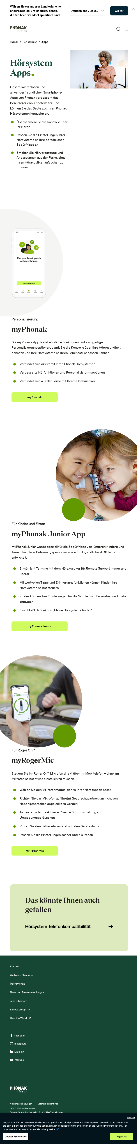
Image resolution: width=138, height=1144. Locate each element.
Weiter (119, 11)
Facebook (19, 1035)
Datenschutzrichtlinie (48, 1103)
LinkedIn (19, 1051)
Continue (131, 1117)
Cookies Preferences (16, 1136)
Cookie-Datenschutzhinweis (23, 1112)
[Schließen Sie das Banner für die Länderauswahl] (133, 8)
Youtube (19, 1059)
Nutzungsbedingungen (21, 1103)
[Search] (118, 29)
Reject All (121, 1136)
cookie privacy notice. (44, 1129)
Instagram (20, 1043)
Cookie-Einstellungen (52, 1112)
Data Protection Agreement (23, 1108)
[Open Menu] (126, 29)
